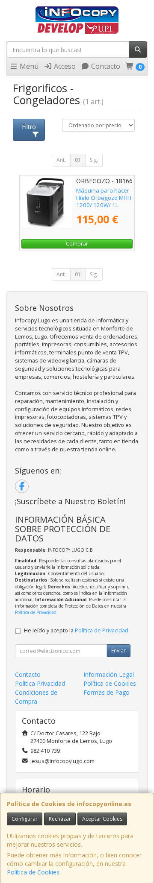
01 (78, 160)
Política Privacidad (40, 683)
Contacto (104, 66)
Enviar (118, 650)
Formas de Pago (106, 692)
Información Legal (108, 674)
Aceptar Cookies (102, 818)
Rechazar (60, 818)
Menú (28, 66)
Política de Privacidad (35, 612)
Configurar (25, 818)
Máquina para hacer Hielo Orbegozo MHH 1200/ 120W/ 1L (103, 198)
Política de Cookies (33, 872)
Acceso (64, 66)
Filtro (29, 127)
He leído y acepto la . (77, 630)
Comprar (77, 243)
